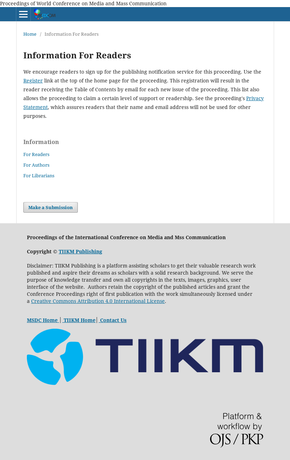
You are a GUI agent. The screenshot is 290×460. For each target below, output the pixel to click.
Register (33, 80)
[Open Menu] (23, 14)
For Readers (36, 154)
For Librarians (38, 175)
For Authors (36, 165)
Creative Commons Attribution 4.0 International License (98, 301)
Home (29, 34)
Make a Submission (50, 207)
